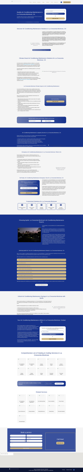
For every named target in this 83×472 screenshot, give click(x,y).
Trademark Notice (69, 469)
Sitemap (63, 469)
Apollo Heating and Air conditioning (28, 64)
